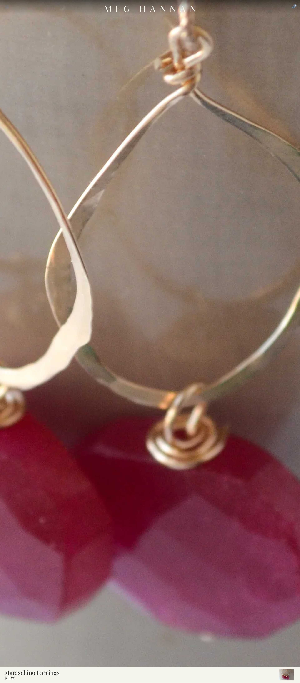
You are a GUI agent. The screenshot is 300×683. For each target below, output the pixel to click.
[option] (286, 674)
